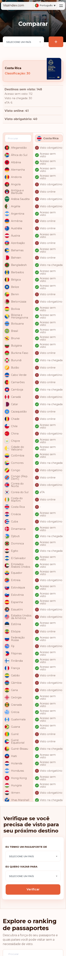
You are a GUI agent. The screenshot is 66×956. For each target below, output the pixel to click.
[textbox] (23, 42)
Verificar (33, 889)
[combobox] (23, 41)
